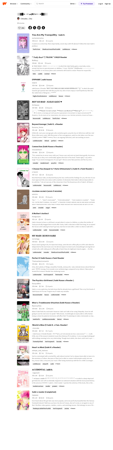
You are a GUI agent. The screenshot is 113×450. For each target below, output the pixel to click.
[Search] (37, 3)
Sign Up (108, 4)
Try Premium (88, 4)
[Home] (5, 3)
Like (22, 28)
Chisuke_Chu (26, 18)
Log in (100, 4)
